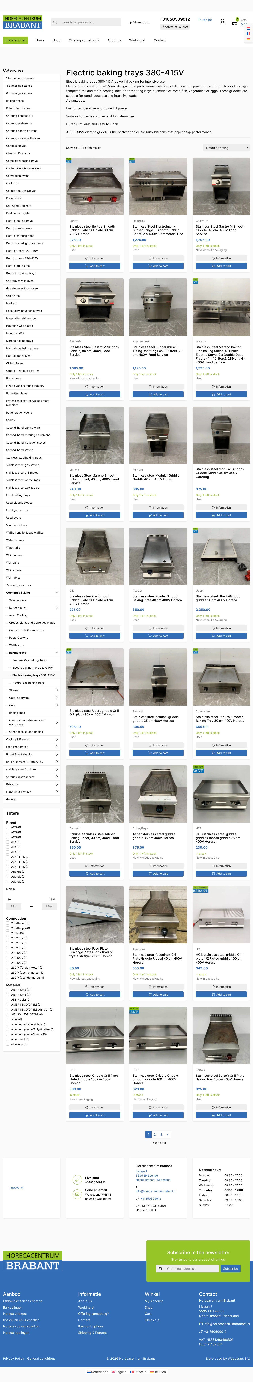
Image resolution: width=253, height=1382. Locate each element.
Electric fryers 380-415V (22, 258)
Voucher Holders (16, 525)
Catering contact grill (19, 115)
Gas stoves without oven (22, 288)
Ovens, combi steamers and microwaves (27, 722)
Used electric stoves (19, 502)
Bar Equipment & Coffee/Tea (24, 761)
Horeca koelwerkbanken (21, 1326)
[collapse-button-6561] (57, 652)
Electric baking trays (19, 220)
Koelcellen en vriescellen (21, 1320)
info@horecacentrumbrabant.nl (156, 1191)
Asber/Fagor (141, 828)
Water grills (13, 547)
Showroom (140, 22)
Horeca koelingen (16, 1333)
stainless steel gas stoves (22, 465)
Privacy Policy (13, 1358)
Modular (138, 469)
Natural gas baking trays (22, 348)
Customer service (176, 26)
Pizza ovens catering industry (25, 385)
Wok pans (12, 562)
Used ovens (13, 517)
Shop (56, 40)
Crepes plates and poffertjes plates (32, 622)
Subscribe (230, 1269)
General (11, 799)
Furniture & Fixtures (18, 791)
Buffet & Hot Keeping (19, 754)
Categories (17, 40)
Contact (160, 40)
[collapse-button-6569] (57, 762)
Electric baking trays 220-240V (32, 667)
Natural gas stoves (18, 355)
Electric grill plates (18, 265)
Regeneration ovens (19, 412)
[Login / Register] (222, 22)
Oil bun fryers (15, 363)
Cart (148, 1314)
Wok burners (14, 555)
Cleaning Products (18, 153)
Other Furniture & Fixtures (22, 370)
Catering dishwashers (20, 776)
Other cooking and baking (26, 731)
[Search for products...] (55, 22)
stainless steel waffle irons (23, 480)
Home (40, 40)
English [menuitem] (120, 1372)
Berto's (73, 220)
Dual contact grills (17, 213)
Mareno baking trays (19, 340)
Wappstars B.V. (239, 1358)
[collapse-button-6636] (57, 690)
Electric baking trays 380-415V (33, 675)
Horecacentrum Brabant (137, 1358)
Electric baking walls (19, 228)
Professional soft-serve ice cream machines (27, 403)
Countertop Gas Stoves (21, 190)
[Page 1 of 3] (158, 1142)
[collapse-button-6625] (57, 722)
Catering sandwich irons (21, 130)
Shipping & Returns (92, 1333)
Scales (10, 420)
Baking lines (17, 712)
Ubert (199, 590)
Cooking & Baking (18, 592)
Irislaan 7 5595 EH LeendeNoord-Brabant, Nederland (153, 1175)
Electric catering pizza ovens (24, 243)
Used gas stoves (17, 510)
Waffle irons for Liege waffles (24, 532)
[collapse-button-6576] (57, 747)
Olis (71, 590)
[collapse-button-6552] (57, 792)
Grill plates (13, 295)
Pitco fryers (13, 378)
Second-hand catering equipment (28, 435)
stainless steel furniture (21, 769)
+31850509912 (175, 19)
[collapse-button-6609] (57, 697)
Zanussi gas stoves (18, 585)
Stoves (13, 690)
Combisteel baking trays (22, 160)
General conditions (41, 1358)
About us (114, 40)
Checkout (152, 1320)
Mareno (201, 341)
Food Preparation (17, 746)
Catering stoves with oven (23, 138)
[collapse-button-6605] (57, 754)
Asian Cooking (18, 615)
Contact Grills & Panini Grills (23, 168)
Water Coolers (15, 540)
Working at (137, 40)
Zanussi (138, 711)
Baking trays (17, 652)
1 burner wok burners (20, 78)
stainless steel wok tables (22, 487)
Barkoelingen (12, 1307)
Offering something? (84, 40)
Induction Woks (16, 333)
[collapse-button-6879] (57, 607)
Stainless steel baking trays (24, 457)
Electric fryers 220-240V (22, 250)
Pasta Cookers (18, 637)
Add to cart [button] (97, 266)
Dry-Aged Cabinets (18, 205)
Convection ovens (17, 175)
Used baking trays (18, 495)
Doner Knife (13, 198)
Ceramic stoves (16, 145)
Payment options (91, 1326)
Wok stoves (13, 570)
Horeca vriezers (15, 1314)
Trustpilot (205, 20)
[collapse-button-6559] (57, 592)
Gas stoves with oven (20, 280)
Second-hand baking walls (23, 427)
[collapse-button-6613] (57, 769)
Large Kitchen (18, 607)
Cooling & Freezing (18, 739)
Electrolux (139, 220)
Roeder (137, 590)
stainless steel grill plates (22, 472)
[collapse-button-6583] (57, 739)
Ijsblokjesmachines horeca (22, 1301)
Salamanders (17, 600)
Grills (12, 705)
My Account (154, 1301)
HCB (199, 828)
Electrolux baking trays (21, 273)
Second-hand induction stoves (26, 442)
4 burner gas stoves (19, 85)
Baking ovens (15, 100)
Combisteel (203, 711)
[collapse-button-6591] (57, 777)
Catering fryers (19, 697)
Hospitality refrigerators (21, 318)
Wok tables (13, 577)
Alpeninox (139, 949)
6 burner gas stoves (19, 93)
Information (97, 258)
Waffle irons (16, 645)
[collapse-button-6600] (57, 784)
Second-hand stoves (19, 450)
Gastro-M (202, 220)
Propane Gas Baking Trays (29, 660)
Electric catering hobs (20, 235)
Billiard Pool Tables (18, 108)
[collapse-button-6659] (57, 705)
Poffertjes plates (16, 393)
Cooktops (12, 183)
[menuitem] (248, 28)
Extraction (12, 784)
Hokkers (11, 303)
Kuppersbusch (142, 341)
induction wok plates (19, 325)
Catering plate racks (19, 123)
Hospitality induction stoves (24, 310)
